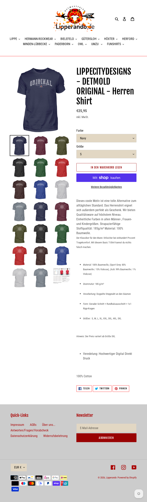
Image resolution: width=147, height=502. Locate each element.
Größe (80, 146)
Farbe (79, 130)
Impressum (17, 425)
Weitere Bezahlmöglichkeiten (106, 186)
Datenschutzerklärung (24, 436)
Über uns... (48, 425)
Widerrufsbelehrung (55, 436)
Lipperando (111, 477)
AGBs (33, 425)
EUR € (17, 467)
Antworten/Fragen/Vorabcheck (29, 430)
